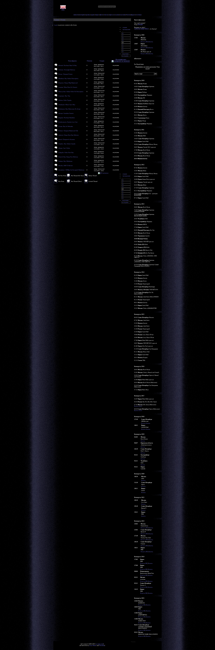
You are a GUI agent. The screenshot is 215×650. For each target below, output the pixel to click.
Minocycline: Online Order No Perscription (70, 91)
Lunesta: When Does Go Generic (67, 87)
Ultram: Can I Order (64, 148)
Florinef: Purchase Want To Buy (67, 65)
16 (122, 33)
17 (122, 35)
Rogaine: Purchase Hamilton (66, 117)
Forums (63, 20)
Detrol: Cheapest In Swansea (66, 139)
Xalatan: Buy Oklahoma (65, 161)
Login (55, 25)
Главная (56, 20)
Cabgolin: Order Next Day (66, 152)
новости (76, 14)
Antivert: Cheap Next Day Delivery (68, 135)
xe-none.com (99, 644)
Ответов (89, 61)
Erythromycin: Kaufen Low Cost (67, 122)
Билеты (151, 41)
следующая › (125, 53)
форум (133, 14)
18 (122, 38)
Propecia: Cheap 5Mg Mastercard (68, 83)
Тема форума (72, 61)
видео (97, 14)
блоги (128, 14)
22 (122, 47)
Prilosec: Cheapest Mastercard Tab (68, 130)
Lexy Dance (92, 645)
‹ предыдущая (126, 29)
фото (101, 14)
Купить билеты (145, 423)
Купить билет (138, 406)
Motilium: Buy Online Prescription (68, 78)
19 (122, 40)
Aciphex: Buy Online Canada (66, 144)
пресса (111, 14)
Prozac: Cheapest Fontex (65, 74)
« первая (124, 27)
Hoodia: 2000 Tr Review (65, 165)
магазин (122, 14)
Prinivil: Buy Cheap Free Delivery (68, 157)
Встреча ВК (144, 41)
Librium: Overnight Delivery (66, 70)
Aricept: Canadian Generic (66, 113)
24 (122, 51)
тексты (106, 14)
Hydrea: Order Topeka (64, 100)
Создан (102, 61)
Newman (102, 645)
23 (122, 49)
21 (122, 45)
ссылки (116, 14)
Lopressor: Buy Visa (64, 96)
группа (87, 14)
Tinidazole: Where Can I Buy (66, 104)
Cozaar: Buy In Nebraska (65, 126)
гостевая (138, 14)
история (82, 14)
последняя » (125, 56)
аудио (92, 14)
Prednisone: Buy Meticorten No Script (69, 109)
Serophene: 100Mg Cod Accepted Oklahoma (71, 170)
